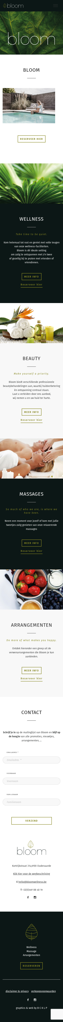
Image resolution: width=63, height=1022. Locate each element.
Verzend (31, 820)
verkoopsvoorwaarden (43, 991)
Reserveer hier (32, 284)
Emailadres (13, 752)
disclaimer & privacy (17, 991)
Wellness (31, 947)
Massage (31, 951)
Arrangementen (31, 955)
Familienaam (12, 794)
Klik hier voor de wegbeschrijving (31, 873)
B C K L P (42, 1008)
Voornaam (11, 773)
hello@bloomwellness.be (32, 882)
